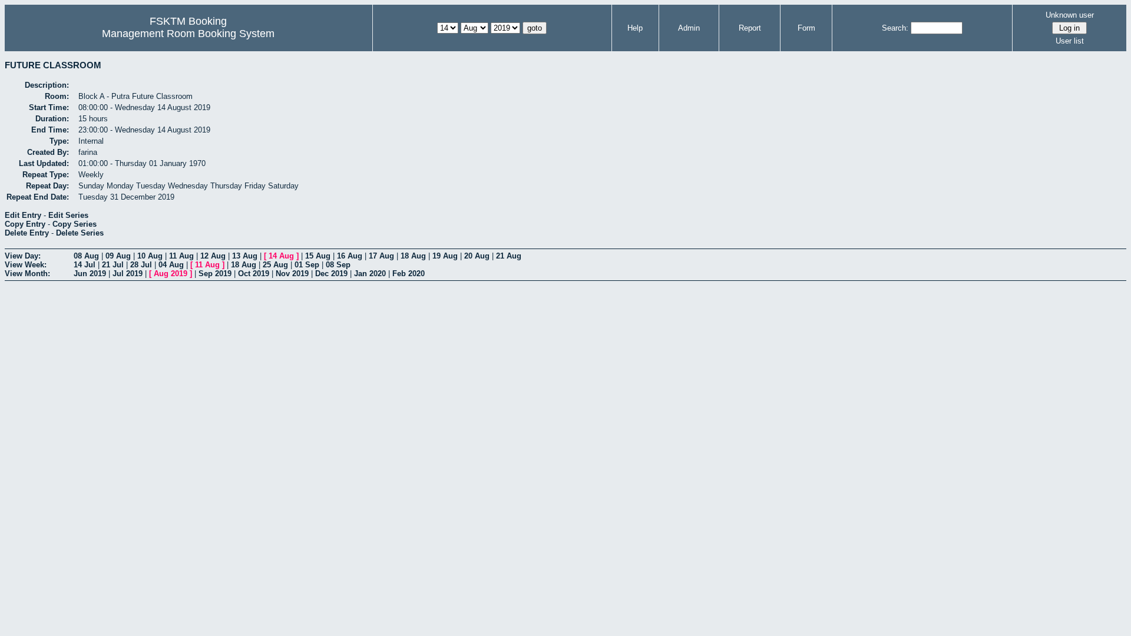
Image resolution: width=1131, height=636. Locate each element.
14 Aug (281, 255)
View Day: (23, 255)
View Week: (26, 264)
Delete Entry (27, 232)
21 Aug (508, 255)
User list (1070, 41)
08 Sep (338, 264)
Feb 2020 (408, 273)
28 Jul (141, 264)
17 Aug (381, 255)
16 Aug (349, 255)
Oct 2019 (253, 273)
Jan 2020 (370, 273)
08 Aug (86, 255)
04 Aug (171, 264)
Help (635, 28)
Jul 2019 (128, 273)
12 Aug (213, 255)
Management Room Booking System (188, 33)
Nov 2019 (292, 273)
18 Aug (413, 255)
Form (806, 28)
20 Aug (477, 255)
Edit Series (68, 215)
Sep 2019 (215, 273)
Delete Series (80, 232)
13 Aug (244, 255)
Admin (689, 28)
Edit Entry (23, 215)
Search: (895, 28)
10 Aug (150, 255)
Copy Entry (25, 224)
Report (750, 28)
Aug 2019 (170, 273)
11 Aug (181, 255)
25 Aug (275, 264)
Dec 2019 (331, 273)
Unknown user (1070, 15)
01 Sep (307, 264)
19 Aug (445, 255)
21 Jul (113, 264)
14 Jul (84, 264)
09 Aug (118, 255)
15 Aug (317, 255)
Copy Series (74, 224)
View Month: (27, 273)
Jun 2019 (90, 273)
